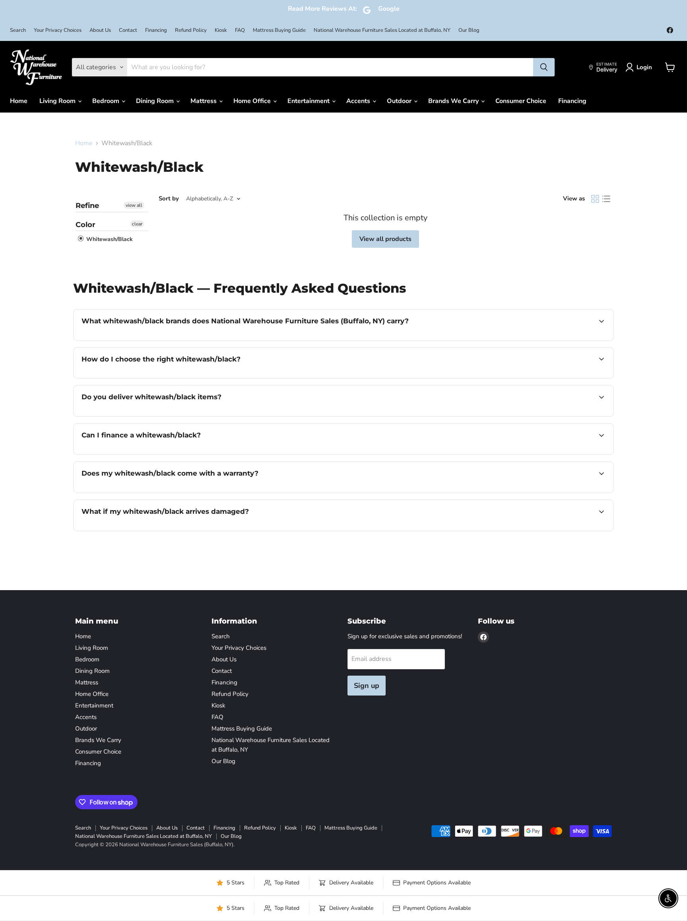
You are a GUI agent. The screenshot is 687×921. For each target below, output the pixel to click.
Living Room (58, 101)
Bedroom (106, 101)
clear (137, 224)
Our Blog (468, 30)
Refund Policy (191, 30)
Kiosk (221, 30)
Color (85, 224)
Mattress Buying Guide (279, 30)
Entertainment (309, 101)
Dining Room (155, 101)
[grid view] (595, 198)
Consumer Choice (520, 101)
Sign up (366, 685)
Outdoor (400, 101)
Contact (128, 30)
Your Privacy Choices (58, 30)
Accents (359, 101)
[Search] (544, 67)
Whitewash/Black (109, 239)
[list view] (606, 198)
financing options (146, 453)
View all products (385, 239)
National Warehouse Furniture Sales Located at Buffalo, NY (382, 30)
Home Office (252, 101)
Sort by (169, 198)
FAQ (240, 30)
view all (134, 205)
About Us (100, 30)
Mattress (204, 101)
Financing (156, 30)
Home (18, 101)
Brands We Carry (454, 101)
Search (18, 30)
